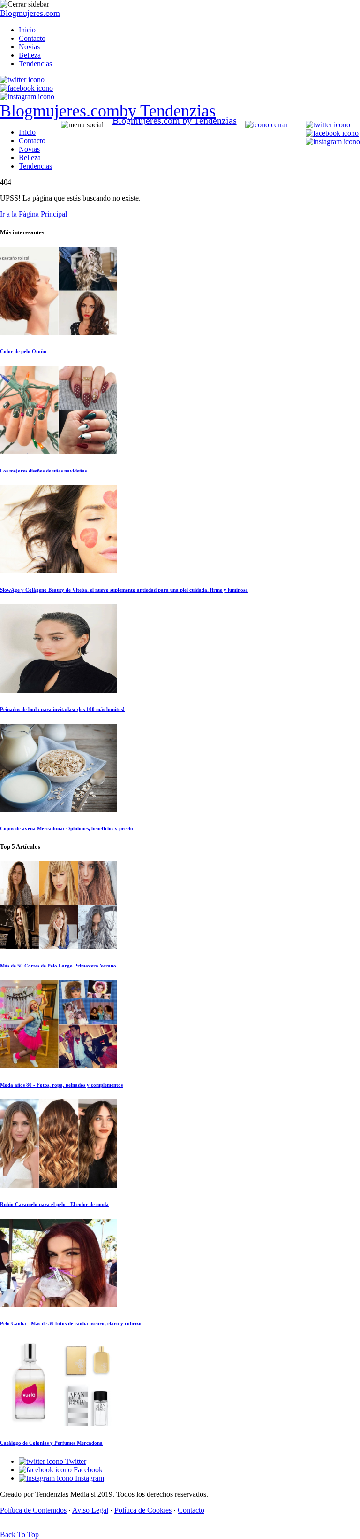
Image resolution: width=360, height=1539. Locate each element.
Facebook (87, 1470)
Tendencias (35, 64)
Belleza (30, 55)
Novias (29, 47)
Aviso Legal (90, 1510)
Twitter (74, 1461)
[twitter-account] (22, 80)
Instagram (88, 1478)
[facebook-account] (26, 88)
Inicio (27, 30)
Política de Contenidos (33, 1510)
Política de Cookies (143, 1510)
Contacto (32, 38)
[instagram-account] (27, 97)
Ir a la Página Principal (33, 214)
